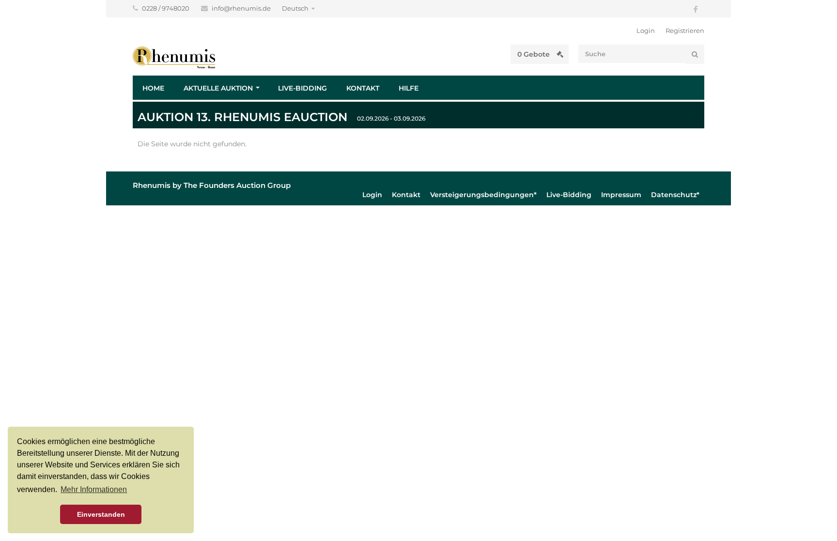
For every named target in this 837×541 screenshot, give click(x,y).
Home (153, 88)
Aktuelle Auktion (218, 88)
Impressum (621, 194)
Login (645, 30)
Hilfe (408, 88)
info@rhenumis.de (242, 8)
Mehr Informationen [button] (94, 489)
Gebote (534, 54)
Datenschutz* (675, 194)
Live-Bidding (302, 88)
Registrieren (685, 30)
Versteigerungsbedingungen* (483, 194)
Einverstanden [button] (101, 514)
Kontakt (362, 88)
